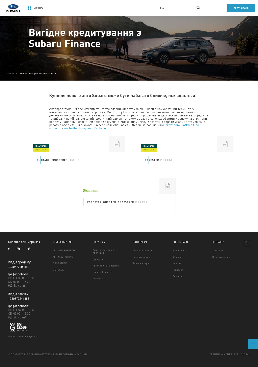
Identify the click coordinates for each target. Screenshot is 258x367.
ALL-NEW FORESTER (64, 250)
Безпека (177, 276)
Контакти (217, 250)
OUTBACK (58, 270)
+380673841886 (18, 299)
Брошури (98, 259)
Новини (177, 263)
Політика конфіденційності (23, 336)
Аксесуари (98, 278)
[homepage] (13, 6)
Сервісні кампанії (143, 257)
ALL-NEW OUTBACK (64, 257)
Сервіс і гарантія (142, 250)
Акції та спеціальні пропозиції (103, 251)
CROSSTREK (60, 263)
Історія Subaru (181, 250)
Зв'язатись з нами (222, 257)
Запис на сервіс (142, 263)
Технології (178, 270)
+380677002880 (122, 8)
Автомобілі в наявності (106, 265)
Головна (10, 73)
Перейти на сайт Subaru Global (229, 354)
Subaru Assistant (102, 272)
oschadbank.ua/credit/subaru (85, 128)
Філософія (179, 257)
